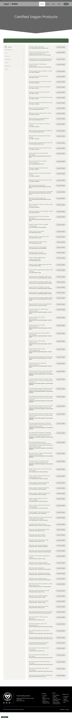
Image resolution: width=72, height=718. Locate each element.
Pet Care (6, 62)
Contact (67, 709)
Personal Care (8, 59)
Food (6, 53)
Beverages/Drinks (8, 49)
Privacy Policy (62, 709)
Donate (66, 4)
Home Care (7, 56)
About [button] (59, 4)
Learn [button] (53, 4)
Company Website (61, 47)
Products (42, 4)
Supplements (7, 66)
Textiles (6, 69)
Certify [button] (47, 4)
